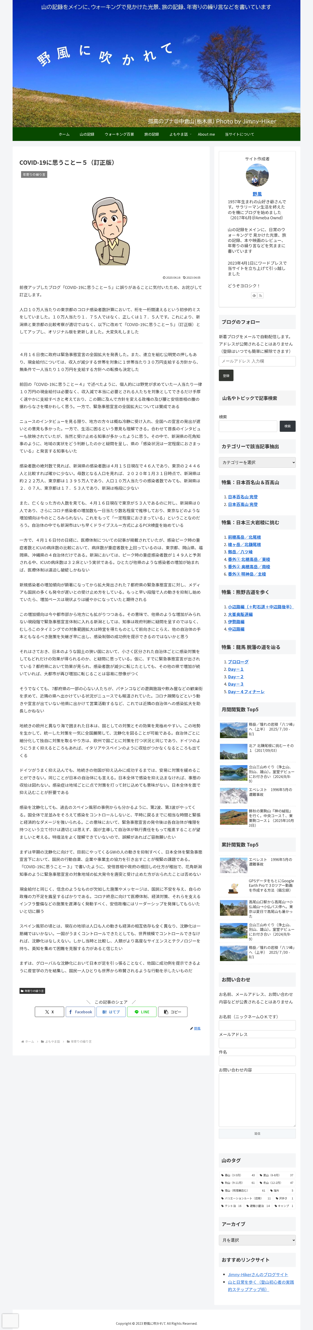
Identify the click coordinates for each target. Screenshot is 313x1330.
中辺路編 (236, 629)
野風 (257, 193)
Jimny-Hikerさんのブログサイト (258, 1274)
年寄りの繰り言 (34, 991)
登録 (226, 375)
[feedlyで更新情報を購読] (254, 295)
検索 (223, 417)
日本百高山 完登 (243, 504)
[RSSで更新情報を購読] (261, 295)
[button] (172, 1012)
